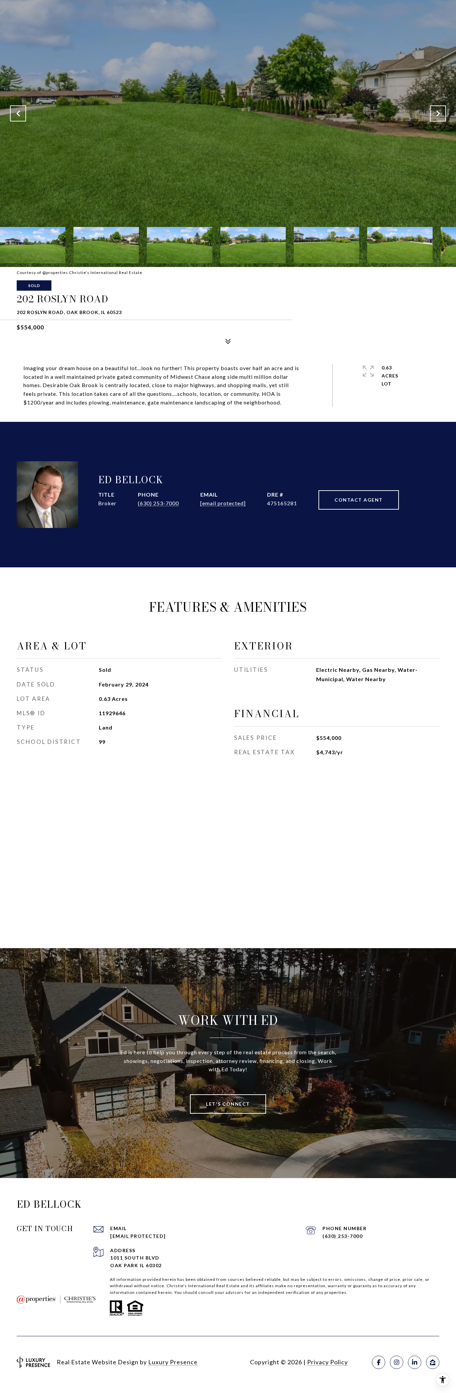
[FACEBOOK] (378, 1362)
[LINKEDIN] (414, 1362)
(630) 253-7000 (158, 503)
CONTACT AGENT (358, 500)
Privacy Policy (327, 1362)
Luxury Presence (173, 1362)
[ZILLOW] (432, 1362)
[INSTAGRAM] (396, 1362)
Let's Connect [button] (228, 1104)
